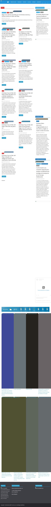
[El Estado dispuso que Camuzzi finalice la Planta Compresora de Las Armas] (42, 10)
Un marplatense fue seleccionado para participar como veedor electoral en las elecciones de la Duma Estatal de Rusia (7, 392)
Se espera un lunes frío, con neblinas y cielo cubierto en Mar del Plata (26, 33)
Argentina (38, 12)
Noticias (11, 12)
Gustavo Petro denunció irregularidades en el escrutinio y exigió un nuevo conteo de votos (42, 127)
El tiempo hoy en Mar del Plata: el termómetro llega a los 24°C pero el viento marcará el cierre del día (26, 128)
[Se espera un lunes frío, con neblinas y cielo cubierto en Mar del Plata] (26, 28)
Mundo (38, 121)
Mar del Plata (4, 12)
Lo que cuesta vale (17, 389)
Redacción (8, 18)
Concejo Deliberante (45, 163)
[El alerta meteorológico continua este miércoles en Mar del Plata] (26, 60)
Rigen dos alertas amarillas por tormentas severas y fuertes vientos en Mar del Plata (16, 15)
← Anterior (3, 180)
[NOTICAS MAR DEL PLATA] (4, 488)
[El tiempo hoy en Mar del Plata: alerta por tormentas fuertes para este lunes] (26, 89)
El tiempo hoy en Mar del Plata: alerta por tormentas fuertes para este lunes (26, 95)
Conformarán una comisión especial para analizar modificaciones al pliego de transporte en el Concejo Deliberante (42, 172)
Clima (8, 12)
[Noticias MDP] (8, 2)
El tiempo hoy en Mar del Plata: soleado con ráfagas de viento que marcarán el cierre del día (9, 158)
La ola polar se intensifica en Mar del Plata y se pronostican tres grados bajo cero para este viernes (9, 35)
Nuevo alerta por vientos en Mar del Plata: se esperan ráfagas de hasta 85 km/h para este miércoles (9, 67)
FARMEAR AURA (29, 389)
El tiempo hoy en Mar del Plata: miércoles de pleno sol (9, 126)
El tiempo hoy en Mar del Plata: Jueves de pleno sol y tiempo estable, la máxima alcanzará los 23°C (9, 96)
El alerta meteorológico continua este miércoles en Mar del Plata (25, 65)
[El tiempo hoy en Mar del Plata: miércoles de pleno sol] (9, 121)
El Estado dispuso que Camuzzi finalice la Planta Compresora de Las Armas (42, 17)
